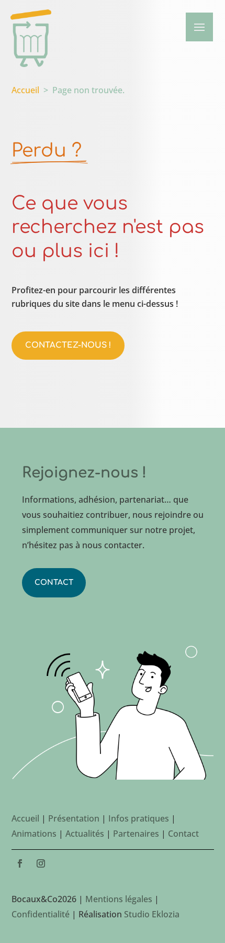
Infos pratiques (138, 818)
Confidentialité (41, 914)
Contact (54, 582)
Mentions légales (118, 899)
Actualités (84, 833)
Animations (34, 833)
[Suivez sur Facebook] (20, 863)
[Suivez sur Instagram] (40, 863)
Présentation (73, 818)
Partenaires (136, 833)
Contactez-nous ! (68, 345)
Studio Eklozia (151, 914)
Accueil (25, 90)
